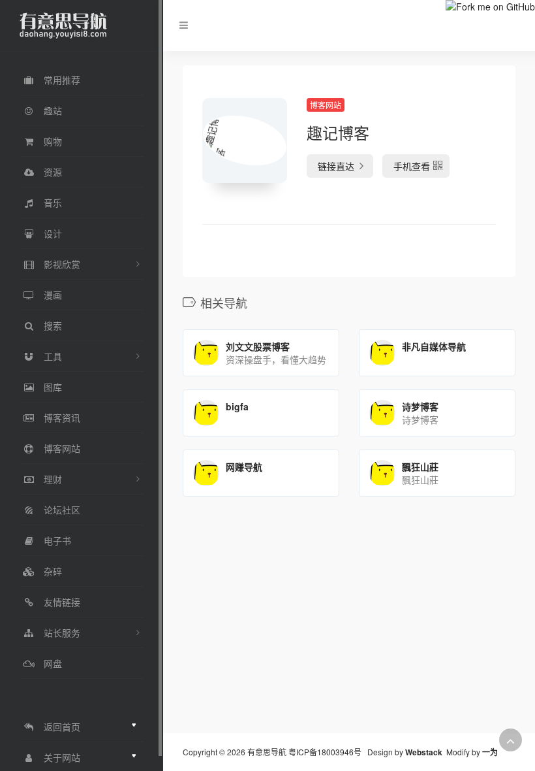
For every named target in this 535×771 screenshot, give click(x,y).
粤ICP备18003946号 (324, 751)
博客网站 (325, 104)
